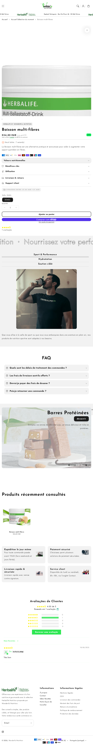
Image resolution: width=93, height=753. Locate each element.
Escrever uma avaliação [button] (46, 632)
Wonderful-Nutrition (16, 740)
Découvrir (81, 418)
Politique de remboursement (71, 710)
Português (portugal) (77, 740)
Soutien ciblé (45, 264)
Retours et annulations (68, 707)
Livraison (12, 137)
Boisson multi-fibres (45, 19)
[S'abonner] (31, 723)
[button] (3, 6)
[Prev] (71, 465)
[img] (8, 647)
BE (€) (63, 740)
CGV (62, 696)
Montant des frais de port (70, 703)
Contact (43, 695)
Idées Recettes (45, 698)
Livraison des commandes (70, 700)
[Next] (84, 465)
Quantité (5, 203)
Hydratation (45, 259)
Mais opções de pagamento (46, 222)
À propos (43, 692)
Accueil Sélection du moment (22, 19)
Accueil (5, 19)
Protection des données (69, 713)
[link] (80, 14)
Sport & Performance (45, 255)
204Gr (8, 199)
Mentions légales (66, 693)
